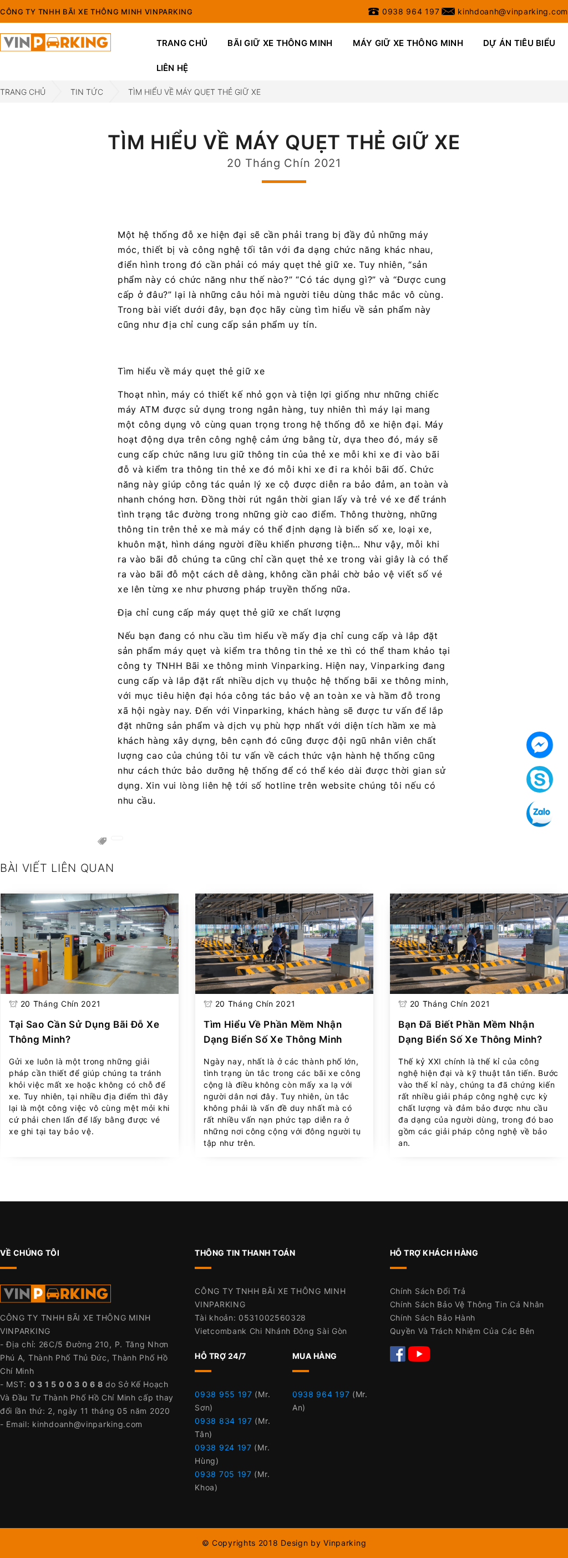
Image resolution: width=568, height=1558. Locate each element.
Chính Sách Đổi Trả (428, 1291)
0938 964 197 (320, 1394)
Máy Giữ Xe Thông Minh (408, 43)
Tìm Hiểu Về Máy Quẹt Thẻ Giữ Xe (194, 92)
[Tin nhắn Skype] (539, 779)
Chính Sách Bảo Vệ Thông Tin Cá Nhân (467, 1304)
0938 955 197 (223, 1394)
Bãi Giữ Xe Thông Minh (279, 43)
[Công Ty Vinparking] (55, 1297)
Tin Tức (86, 92)
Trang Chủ (182, 43)
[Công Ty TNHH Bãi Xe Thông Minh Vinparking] (55, 41)
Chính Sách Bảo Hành (432, 1317)
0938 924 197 (223, 1447)
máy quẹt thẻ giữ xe (307, 264)
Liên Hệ (172, 68)
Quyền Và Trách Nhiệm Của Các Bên (462, 1331)
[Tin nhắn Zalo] (539, 813)
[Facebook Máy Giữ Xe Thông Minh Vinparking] (399, 1353)
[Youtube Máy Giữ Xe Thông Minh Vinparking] (419, 1353)
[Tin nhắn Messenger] (539, 745)
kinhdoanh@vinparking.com (87, 1424)
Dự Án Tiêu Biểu (519, 43)
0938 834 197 (223, 1420)
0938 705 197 (223, 1474)
